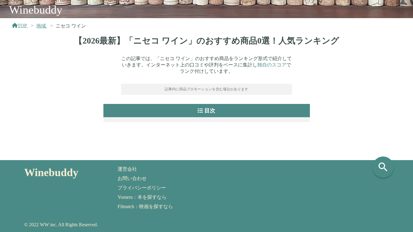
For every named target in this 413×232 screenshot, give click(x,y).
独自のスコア (271, 64)
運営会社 (127, 169)
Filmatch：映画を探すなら (145, 206)
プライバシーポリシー (142, 187)
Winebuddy (35, 9)
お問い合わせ (132, 178)
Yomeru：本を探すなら (142, 197)
